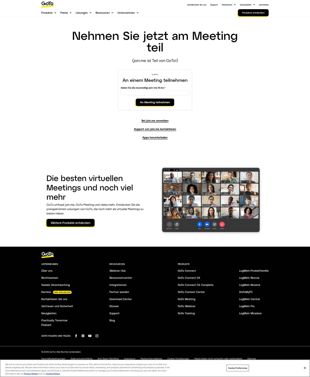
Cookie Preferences (237, 368)
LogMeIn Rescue (249, 277)
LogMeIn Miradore (250, 313)
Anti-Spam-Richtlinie (108, 358)
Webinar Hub (117, 270)
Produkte (47, 12)
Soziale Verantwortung (55, 284)
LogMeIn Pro (247, 306)
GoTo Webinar (186, 306)
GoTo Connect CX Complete (195, 284)
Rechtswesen (49, 277)
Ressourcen (103, 12)
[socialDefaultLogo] (76, 336)
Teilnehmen (227, 5)
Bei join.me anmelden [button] (155, 120)
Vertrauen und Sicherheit (57, 306)
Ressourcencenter (120, 277)
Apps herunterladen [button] (155, 137)
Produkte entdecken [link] (253, 12)
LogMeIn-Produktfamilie (254, 270)
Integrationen (118, 284)
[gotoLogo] (47, 4)
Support (214, 5)
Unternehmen (126, 12)
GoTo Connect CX (189, 277)
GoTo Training (186, 313)
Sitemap (251, 358)
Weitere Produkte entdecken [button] (70, 223)
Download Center (120, 299)
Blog (112, 320)
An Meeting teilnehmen (155, 102)
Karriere (46, 291)
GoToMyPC (246, 291)
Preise (64, 12)
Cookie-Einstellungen (178, 358)
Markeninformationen (151, 358)
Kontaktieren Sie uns (196, 5)
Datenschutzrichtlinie (81, 358)
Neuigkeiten (49, 313)
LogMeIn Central (249, 299)
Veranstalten (245, 5)
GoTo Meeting (186, 299)
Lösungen (82, 12)
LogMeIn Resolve (249, 284)
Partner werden (119, 291)
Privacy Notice (31, 373)
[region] (155, 368)
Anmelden (264, 5)
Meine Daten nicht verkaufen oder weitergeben (218, 358)
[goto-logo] (155, 255)
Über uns (46, 270)
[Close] (304, 368)
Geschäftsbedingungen (53, 358)
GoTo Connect (187, 270)
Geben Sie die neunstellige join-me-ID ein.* (143, 87)
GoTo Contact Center (191, 291)
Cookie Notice (53, 373)
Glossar (114, 306)
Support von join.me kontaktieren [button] (155, 129)
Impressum (129, 358)
